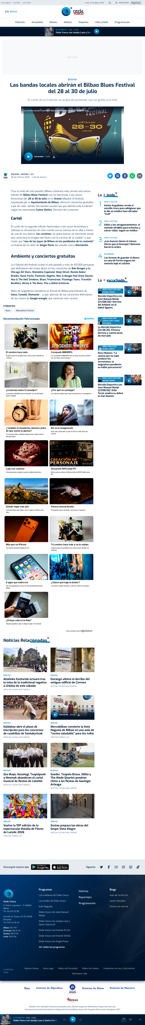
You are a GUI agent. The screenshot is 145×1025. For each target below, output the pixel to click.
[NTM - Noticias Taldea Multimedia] (72, 988)
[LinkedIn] (117, 176)
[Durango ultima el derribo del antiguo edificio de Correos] (72, 660)
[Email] (139, 176)
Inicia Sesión (124, 2)
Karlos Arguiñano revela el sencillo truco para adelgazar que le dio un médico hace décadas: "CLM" (122, 210)
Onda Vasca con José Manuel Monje (54, 914)
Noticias (83, 891)
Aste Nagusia (6, 3)
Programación (122, 22)
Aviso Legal (48, 968)
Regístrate (136, 3)
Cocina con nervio (119, 906)
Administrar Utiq (79, 973)
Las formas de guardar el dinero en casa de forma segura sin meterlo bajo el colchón (121, 260)
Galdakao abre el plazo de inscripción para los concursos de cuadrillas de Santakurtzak (23, 730)
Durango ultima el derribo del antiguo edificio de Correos (70, 680)
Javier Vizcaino (117, 900)
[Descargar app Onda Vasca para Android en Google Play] (40, 866)
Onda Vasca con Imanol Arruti (54, 930)
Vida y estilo (111, 202)
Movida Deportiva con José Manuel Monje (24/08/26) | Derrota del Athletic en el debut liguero (110, 301)
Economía (109, 254)
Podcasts (20, 22)
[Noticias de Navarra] (122, 988)
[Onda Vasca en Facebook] (109, 867)
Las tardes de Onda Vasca (52, 900)
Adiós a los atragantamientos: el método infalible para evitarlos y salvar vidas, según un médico (122, 227)
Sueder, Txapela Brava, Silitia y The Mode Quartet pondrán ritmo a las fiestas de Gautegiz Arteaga (71, 779)
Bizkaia (53, 22)
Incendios (16, 3)
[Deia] (27, 988)
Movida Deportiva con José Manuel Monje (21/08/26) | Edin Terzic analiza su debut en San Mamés (110, 390)
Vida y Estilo (101, 22)
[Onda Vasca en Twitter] (101, 867)
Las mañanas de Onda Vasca (54, 895)
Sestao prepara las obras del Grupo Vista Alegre (69, 827)
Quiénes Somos (31, 968)
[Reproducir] (96, 31)
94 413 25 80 (13, 911)
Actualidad (37, 22)
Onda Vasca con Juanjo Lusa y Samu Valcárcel (80, 32)
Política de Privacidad (67, 968)
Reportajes (85, 897)
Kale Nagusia (45, 906)
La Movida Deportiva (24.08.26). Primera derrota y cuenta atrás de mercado (110, 331)
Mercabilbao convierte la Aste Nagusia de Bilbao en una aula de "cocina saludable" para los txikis (72, 730)
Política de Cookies (90, 968)
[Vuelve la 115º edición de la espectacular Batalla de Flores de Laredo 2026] (25, 806)
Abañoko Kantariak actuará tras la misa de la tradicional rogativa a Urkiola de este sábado (25, 682)
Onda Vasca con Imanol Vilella (55, 935)
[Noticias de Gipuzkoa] (49, 988)
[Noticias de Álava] (93, 988)
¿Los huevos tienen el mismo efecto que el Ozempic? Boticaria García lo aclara (122, 244)
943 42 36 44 (13, 922)
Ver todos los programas (52, 947)
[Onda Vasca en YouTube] (116, 867)
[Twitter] (110, 176)
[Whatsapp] (132, 176)
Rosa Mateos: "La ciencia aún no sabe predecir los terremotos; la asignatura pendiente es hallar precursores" (110, 360)
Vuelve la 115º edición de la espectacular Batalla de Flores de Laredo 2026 (23, 829)
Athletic (68, 22)
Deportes (83, 22)
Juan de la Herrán (119, 895)
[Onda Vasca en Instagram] (123, 867)
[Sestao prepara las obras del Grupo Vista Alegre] (72, 806)
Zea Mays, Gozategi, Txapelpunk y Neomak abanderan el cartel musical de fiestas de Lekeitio (24, 777)
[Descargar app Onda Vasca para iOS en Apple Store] (60, 866)
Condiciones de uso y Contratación (119, 968)
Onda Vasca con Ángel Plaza (53, 941)
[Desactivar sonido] (130, 1019)
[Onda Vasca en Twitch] (131, 867)
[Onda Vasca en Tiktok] (138, 867)
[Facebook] (125, 176)
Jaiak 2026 (27, 3)
